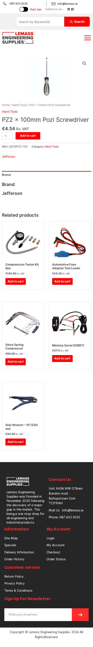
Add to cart (28, 135)
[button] (87, 37)
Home (6, 105)
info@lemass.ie (68, 4)
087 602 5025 (19, 3)
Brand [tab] (6, 174)
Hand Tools (19, 105)
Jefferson (8, 156)
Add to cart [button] (16, 281)
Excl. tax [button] (35, 9)
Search (79, 21)
